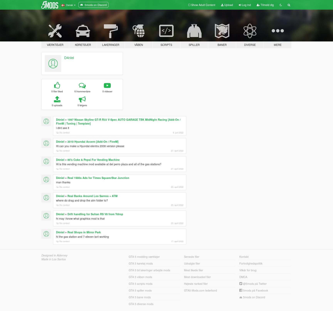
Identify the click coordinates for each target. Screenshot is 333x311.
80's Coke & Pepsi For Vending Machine (93, 160)
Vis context (64, 132)
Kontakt (244, 257)
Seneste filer (191, 257)
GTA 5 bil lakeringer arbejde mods (149, 270)
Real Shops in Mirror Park (84, 232)
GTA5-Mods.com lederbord (200, 290)
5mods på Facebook (255, 290)
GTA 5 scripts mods (140, 284)
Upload (228, 5)
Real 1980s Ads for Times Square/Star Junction (98, 178)
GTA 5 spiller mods (140, 290)
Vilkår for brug (247, 270)
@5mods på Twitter (254, 284)
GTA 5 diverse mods (141, 304)
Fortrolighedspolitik (250, 263)
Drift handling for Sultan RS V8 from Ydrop (95, 214)
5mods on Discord (253, 297)
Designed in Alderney (54, 255)
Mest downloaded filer (197, 277)
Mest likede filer (193, 270)
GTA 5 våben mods (140, 277)
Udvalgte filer (192, 263)
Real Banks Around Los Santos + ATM (92, 196)
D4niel (69, 57)
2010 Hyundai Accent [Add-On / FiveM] (93, 141)
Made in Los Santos (53, 259)
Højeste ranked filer (196, 284)
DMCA (243, 277)
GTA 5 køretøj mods (141, 263)
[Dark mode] (281, 5)
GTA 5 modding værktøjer (144, 257)
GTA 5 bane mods (140, 297)
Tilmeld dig (267, 5)
